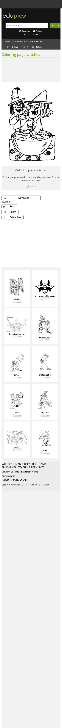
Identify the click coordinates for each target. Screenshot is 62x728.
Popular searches (31, 34)
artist (17, 412)
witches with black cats (45, 296)
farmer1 (16, 375)
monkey (17, 447)
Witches (29, 41)
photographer (45, 375)
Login (7, 47)
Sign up (15, 47)
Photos (38, 31)
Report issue (36, 47)
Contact (24, 47)
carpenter (45, 412)
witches (39, 41)
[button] (13, 217)
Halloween (18, 41)
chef (45, 450)
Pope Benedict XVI (17, 334)
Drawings (26, 31)
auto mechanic (45, 337)
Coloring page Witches (20, 472)
